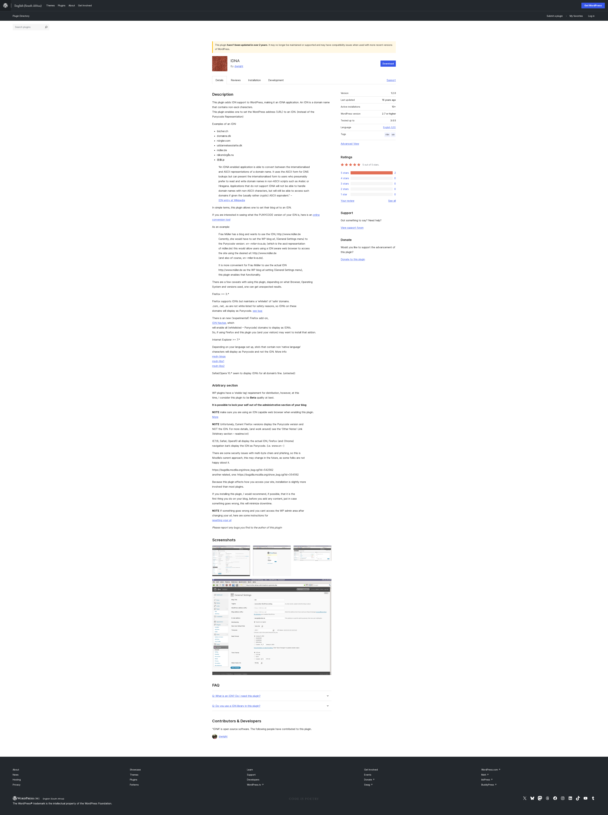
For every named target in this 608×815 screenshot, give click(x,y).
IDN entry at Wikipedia (231, 200)
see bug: (258, 310)
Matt (485, 774)
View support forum (352, 227)
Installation (254, 80)
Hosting (17, 779)
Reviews (236, 80)
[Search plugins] (46, 27)
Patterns (134, 784)
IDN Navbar (219, 322)
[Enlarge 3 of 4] (327, 549)
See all (392, 200)
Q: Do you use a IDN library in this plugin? (236, 705)
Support (391, 80)
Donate (369, 779)
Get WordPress (593, 5)
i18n (387, 134)
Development (276, 80)
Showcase (135, 769)
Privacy (16, 784)
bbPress (487, 779)
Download (388, 63)
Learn (250, 769)
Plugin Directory (21, 16)
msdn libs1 (218, 361)
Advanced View (350, 143)
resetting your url (221, 520)
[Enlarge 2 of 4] (286, 549)
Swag (368, 784)
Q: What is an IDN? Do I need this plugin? (236, 695)
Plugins (133, 779)
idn (393, 134)
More (215, 417)
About (16, 769)
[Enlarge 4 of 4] (327, 583)
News (16, 774)
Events (367, 774)
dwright (238, 66)
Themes (134, 774)
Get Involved (371, 769)
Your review (347, 200)
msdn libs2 (218, 366)
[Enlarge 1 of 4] (246, 549)
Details (219, 80)
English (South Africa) (53, 798)
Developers (253, 779)
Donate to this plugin (353, 259)
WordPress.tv (255, 784)
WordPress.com (490, 769)
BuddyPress (489, 784)
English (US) (389, 127)
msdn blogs (219, 356)
